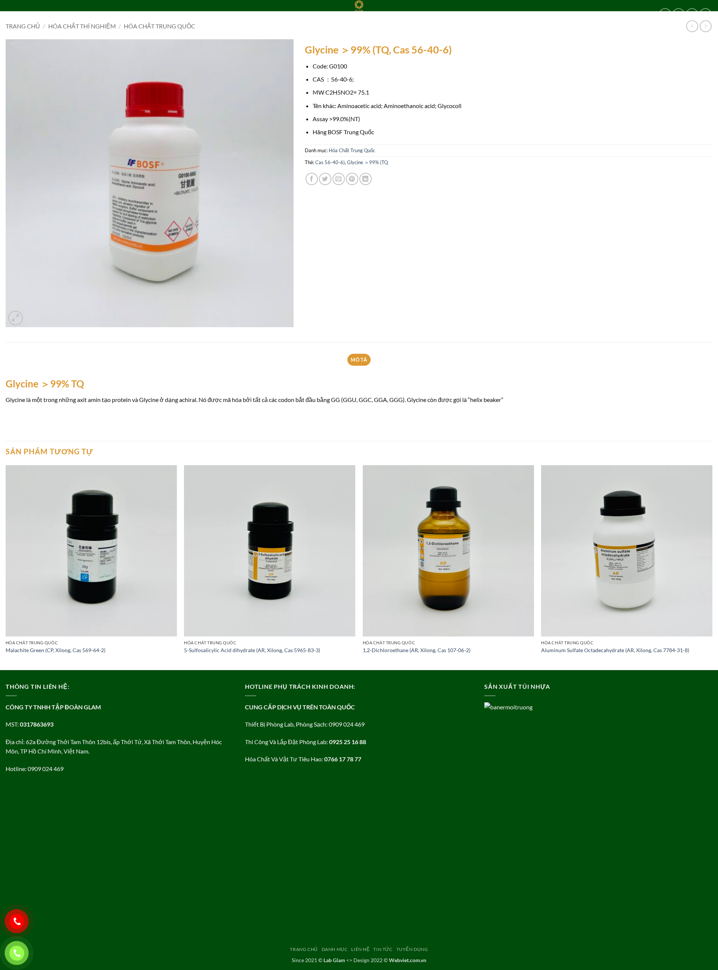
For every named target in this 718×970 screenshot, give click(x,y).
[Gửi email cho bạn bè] (338, 179)
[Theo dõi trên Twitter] (692, 14)
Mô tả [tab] (359, 360)
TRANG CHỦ (20, 14)
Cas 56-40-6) (330, 162)
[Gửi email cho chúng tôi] (705, 14)
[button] (15, 318)
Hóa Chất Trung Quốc (352, 150)
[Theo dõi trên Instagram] (678, 14)
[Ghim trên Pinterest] (352, 179)
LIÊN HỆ (85, 14)
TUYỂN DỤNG (141, 14)
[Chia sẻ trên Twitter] (325, 179)
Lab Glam (334, 960)
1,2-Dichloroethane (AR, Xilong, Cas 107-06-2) (416, 650)
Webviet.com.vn (407, 960)
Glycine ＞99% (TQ (367, 162)
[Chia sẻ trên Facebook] (312, 179)
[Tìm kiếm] (165, 14)
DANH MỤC (52, 14)
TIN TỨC (110, 14)
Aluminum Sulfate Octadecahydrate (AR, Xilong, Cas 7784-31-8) (615, 650)
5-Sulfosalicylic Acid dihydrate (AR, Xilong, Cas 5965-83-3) (252, 650)
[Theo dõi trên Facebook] (665, 14)
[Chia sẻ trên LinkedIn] (365, 179)
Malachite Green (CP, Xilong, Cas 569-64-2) (55, 650)
